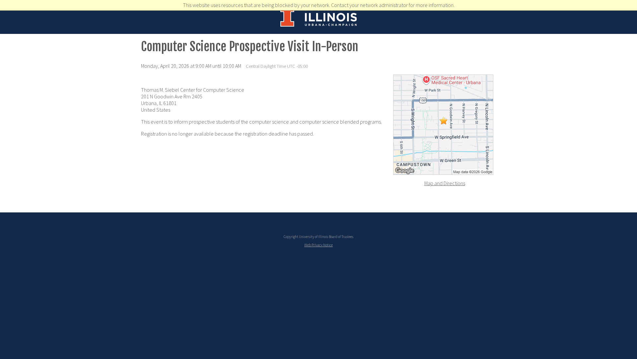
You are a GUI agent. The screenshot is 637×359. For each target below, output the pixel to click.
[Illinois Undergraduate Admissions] (318, 24)
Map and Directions (444, 183)
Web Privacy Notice (318, 245)
